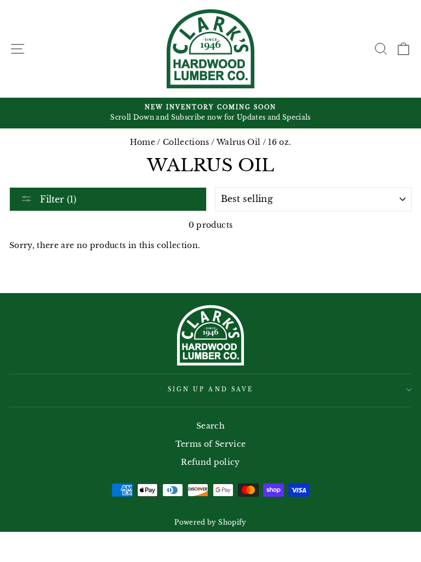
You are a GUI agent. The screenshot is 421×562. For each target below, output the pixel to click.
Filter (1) (56, 199)
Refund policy (210, 462)
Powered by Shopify (210, 522)
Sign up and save (210, 389)
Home (142, 142)
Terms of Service (210, 444)
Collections (186, 142)
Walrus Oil (238, 142)
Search (210, 426)
